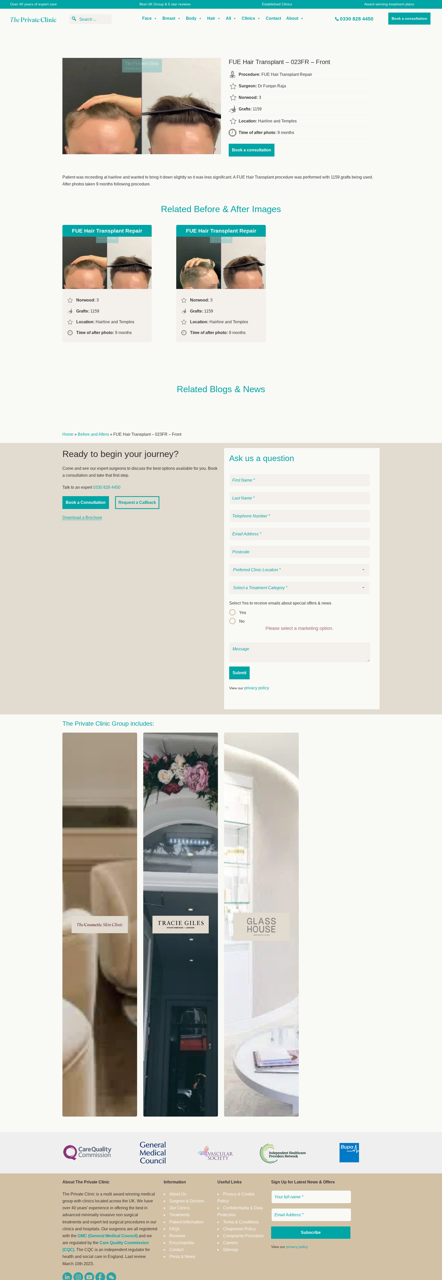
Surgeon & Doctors (186, 1201)
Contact (273, 18)
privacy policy (256, 688)
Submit (239, 673)
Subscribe (311, 1232)
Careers (230, 1243)
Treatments (179, 1215)
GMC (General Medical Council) (108, 1236)
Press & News (182, 1256)
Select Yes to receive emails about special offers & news (280, 603)
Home (67, 434)
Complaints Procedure (243, 1236)
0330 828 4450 (356, 19)
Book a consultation (409, 18)
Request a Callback (137, 502)
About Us (177, 1194)
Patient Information (186, 1222)
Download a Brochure (82, 517)
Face (147, 18)
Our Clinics (179, 1208)
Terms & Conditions (241, 1222)
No (242, 621)
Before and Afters (93, 434)
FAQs (174, 1229)
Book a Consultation (86, 502)
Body (191, 18)
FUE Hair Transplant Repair (107, 231)
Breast (168, 18)
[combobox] (299, 570)
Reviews (177, 1236)
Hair (211, 18)
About (292, 18)
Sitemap (230, 1249)
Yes (242, 612)
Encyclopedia (181, 1243)
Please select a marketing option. (299, 628)
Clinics (248, 18)
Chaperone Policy (239, 1229)
